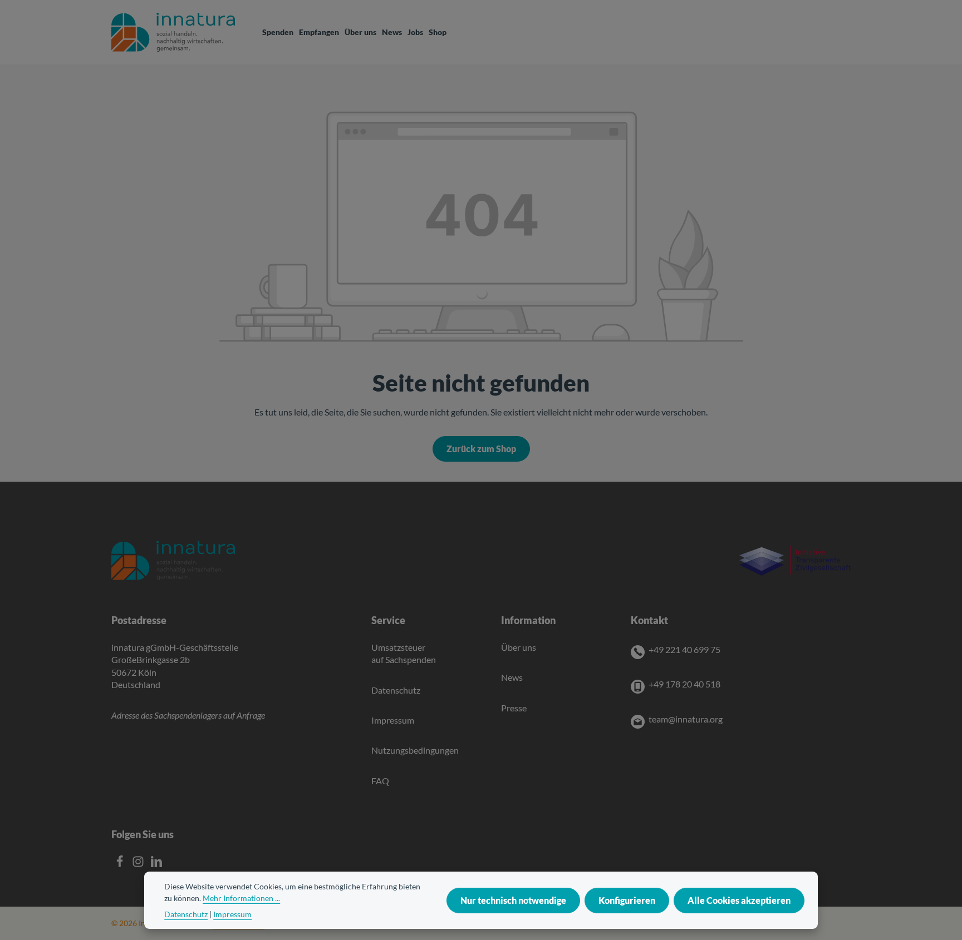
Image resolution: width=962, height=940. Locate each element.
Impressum (392, 720)
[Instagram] (139, 864)
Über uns (518, 647)
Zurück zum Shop (481, 448)
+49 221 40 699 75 (684, 649)
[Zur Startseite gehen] (173, 32)
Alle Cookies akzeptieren (739, 900)
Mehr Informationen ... (241, 898)
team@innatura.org (686, 719)
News (512, 677)
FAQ (380, 780)
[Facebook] (120, 864)
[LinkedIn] (156, 864)
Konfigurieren (626, 900)
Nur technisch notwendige (513, 900)
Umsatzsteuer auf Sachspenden (403, 653)
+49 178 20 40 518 (684, 684)
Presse (514, 707)
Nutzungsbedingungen (415, 750)
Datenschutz (395, 690)
